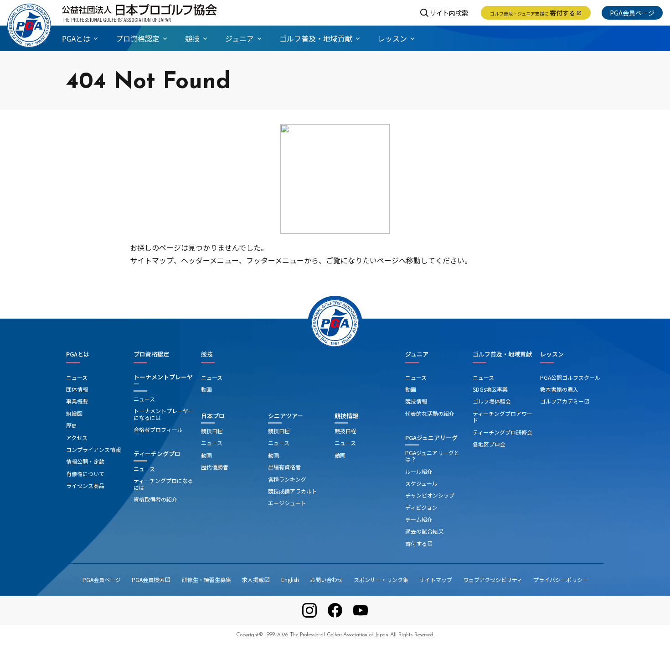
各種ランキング (287, 479)
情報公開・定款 (85, 461)
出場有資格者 (284, 467)
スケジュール (421, 483)
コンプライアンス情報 (93, 449)
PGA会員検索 (151, 579)
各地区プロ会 (489, 444)
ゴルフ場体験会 (492, 401)
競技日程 (212, 431)
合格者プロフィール (158, 429)
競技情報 (346, 415)
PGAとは (77, 354)
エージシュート (287, 503)
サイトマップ (435, 579)
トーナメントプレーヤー (163, 380)
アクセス (77, 437)
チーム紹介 (419, 519)
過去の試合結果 (424, 531)
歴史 (71, 425)
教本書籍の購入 (559, 389)
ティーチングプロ (157, 453)
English (290, 579)
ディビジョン (421, 507)
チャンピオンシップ (429, 495)
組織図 (74, 413)
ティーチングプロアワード (502, 416)
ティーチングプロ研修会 (502, 432)
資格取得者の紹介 (155, 499)
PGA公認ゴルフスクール (570, 377)
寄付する (536, 12)
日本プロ (213, 415)
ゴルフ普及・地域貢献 (502, 354)
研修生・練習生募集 (206, 579)
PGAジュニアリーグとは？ (432, 456)
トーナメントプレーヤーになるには (164, 414)
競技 (207, 354)
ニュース (77, 377)
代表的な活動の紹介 (429, 413)
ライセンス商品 (85, 485)
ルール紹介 (419, 471)
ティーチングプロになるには (163, 484)
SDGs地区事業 (490, 389)
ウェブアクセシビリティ (492, 579)
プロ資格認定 (151, 354)
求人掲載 (256, 579)
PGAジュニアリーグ (431, 437)
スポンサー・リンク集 (381, 579)
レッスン (552, 354)
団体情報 (77, 389)
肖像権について (85, 473)
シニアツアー (285, 415)
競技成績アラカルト (292, 491)
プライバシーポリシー (560, 579)
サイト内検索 (449, 12)
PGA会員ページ (632, 12)
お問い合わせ (326, 579)
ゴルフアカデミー (564, 401)
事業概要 (77, 401)
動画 (206, 389)
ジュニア (416, 354)
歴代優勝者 (214, 467)
